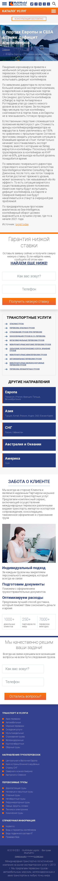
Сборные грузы (13, 747)
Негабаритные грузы (15, 799)
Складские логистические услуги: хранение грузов (30, 350)
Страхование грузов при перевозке (26, 332)
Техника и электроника (17, 809)
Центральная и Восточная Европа (21, 760)
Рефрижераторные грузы (18, 802)
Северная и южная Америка (19, 771)
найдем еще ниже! (29, 263)
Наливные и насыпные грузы (19, 792)
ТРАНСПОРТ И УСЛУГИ (15, 713)
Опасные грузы (17, 324)
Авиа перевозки (13, 719)
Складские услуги (14, 729)
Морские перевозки (15, 726)
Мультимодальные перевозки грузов (27, 340)
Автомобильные (13, 722)
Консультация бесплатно (29, 19)
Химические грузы (14, 813)
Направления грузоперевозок (21, 755)
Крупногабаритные (15, 744)
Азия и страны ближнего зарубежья (22, 764)
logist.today (22, 224)
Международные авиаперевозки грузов (28, 355)
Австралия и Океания (16, 775)
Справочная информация (18, 820)
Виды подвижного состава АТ (19, 833)
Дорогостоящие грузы (16, 788)
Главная (6, 49)
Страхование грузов (15, 736)
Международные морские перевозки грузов (30, 344)
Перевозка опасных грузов (22, 328)
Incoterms (10, 826)
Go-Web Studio (38, 856)
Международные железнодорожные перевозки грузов (27, 364)
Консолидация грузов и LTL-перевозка (27, 336)
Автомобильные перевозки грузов (26, 359)
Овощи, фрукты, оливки (17, 806)
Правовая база (12, 837)
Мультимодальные (15, 733)
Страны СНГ (12, 768)
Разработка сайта (20, 856)
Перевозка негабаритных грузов (25, 369)
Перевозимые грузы (14, 782)
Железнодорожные (14, 740)
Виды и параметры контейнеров (21, 830)
